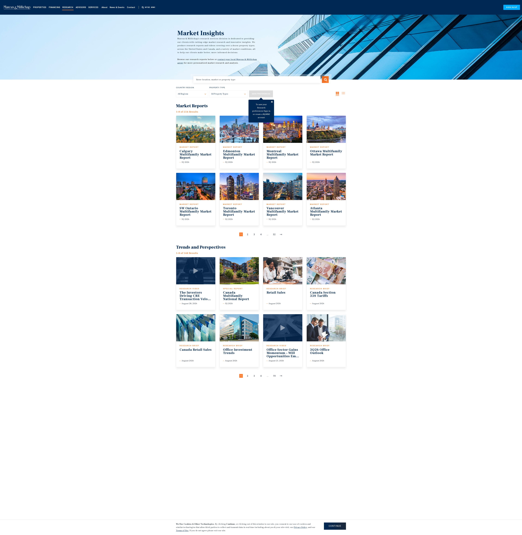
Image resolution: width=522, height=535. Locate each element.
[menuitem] (40, 7)
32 (274, 234)
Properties (39, 7)
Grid (337, 93)
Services (93, 7)
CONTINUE (335, 526)
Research (67, 7)
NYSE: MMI (150, 7)
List (343, 93)
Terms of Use (182, 530)
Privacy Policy (300, 527)
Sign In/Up (511, 7)
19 (274, 376)
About (105, 7)
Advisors (81, 7)
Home (17, 7)
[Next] (281, 234)
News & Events (117, 7)
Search (325, 79)
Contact (131, 7)
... (267, 234)
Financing (54, 7)
